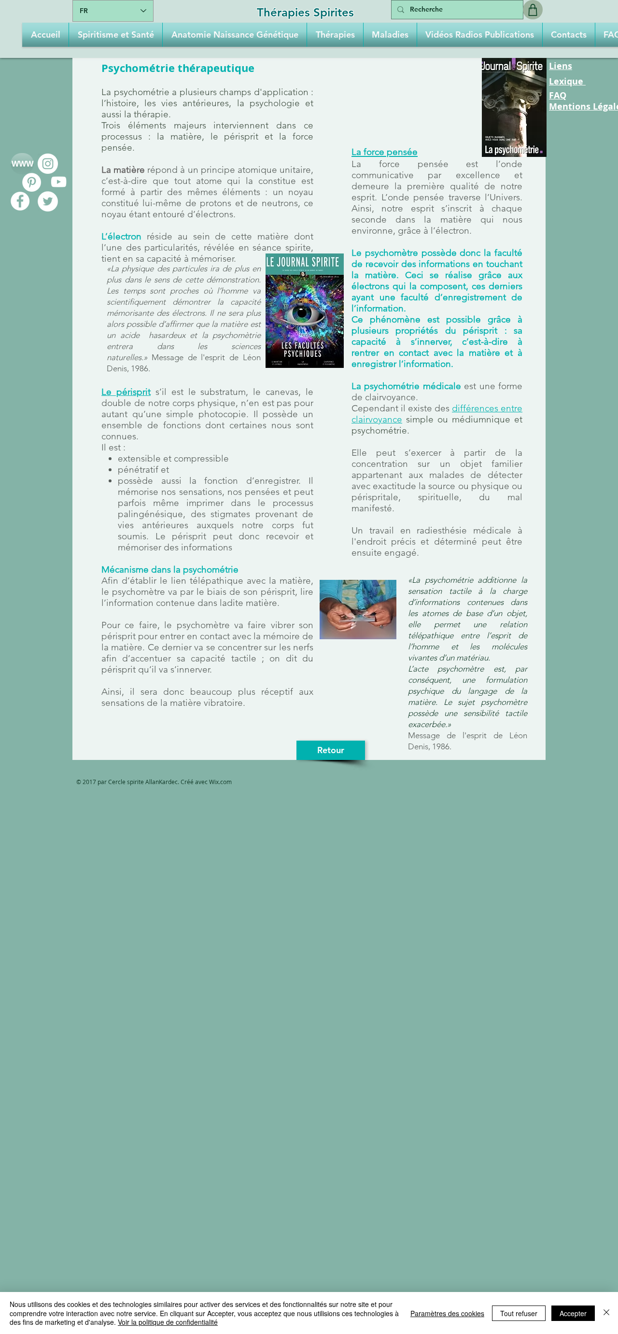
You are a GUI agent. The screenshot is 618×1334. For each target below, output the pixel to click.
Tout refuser (518, 1313)
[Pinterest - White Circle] (31, 182)
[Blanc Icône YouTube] (58, 181)
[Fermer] (606, 1313)
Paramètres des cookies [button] (447, 1313)
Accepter (573, 1313)
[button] (115, 35)
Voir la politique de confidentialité (168, 1322)
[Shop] (533, 9)
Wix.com (220, 782)
